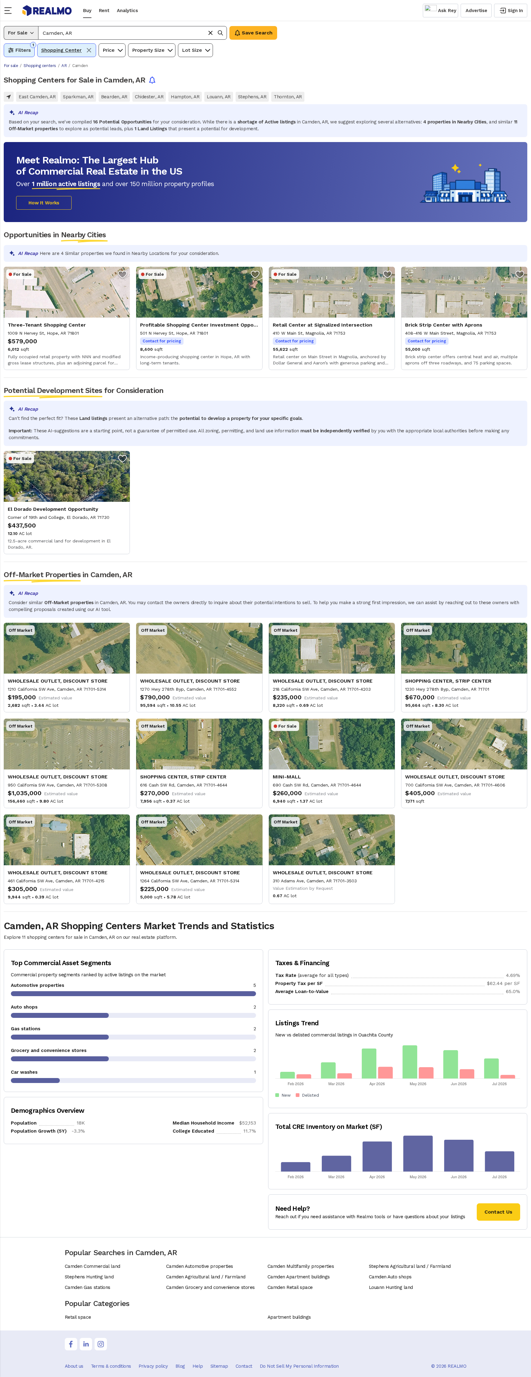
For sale (11, 65)
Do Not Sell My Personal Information (299, 1366)
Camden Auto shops (390, 1277)
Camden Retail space (290, 1287)
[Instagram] (101, 1344)
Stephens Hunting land (89, 1277)
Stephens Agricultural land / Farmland (410, 1266)
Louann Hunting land (391, 1287)
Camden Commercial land (92, 1266)
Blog (180, 1366)
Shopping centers (40, 65)
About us (74, 1366)
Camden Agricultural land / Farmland (206, 1277)
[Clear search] (210, 33)
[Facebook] (71, 1344)
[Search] (220, 33)
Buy (87, 10)
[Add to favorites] (122, 274)
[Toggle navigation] (10, 10)
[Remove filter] (89, 50)
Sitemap (219, 1366)
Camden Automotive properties (199, 1266)
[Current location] (9, 97)
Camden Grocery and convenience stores (210, 1287)
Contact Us (498, 1212)
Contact (244, 1366)
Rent (104, 10)
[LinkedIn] (86, 1344)
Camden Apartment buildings (299, 1277)
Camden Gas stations (87, 1287)
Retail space (78, 1317)
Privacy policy (153, 1366)
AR (64, 65)
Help (197, 1366)
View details (67, 318)
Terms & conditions (111, 1366)
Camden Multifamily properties (301, 1266)
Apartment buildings (289, 1317)
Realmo (47, 10)
